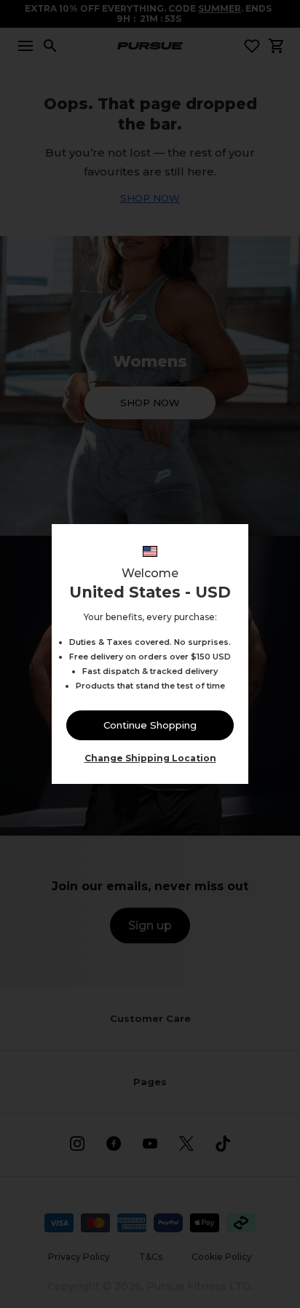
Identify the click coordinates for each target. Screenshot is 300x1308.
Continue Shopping (150, 725)
